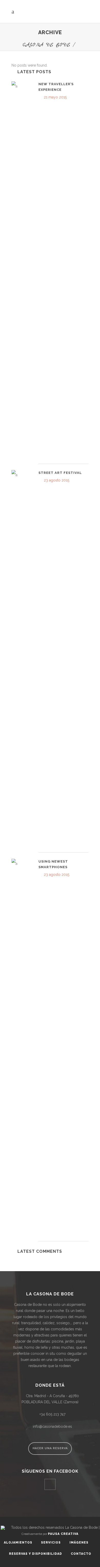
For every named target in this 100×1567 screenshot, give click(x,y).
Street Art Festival (60, 473)
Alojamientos (18, 1542)
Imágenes (78, 1542)
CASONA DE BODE (46, 45)
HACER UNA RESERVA (50, 1448)
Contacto (81, 1554)
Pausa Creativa (63, 1534)
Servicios (51, 1542)
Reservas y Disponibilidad (35, 1554)
